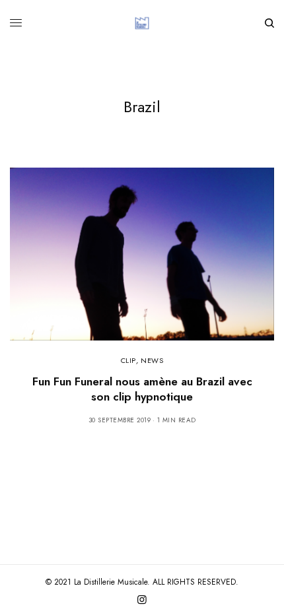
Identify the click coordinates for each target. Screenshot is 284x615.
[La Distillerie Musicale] (142, 23)
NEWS (152, 360)
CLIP (128, 360)
